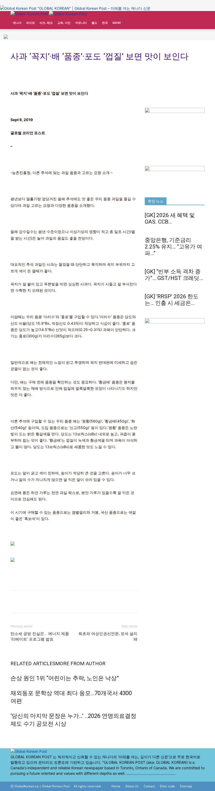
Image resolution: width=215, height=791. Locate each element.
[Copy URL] (28, 602)
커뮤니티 (81, 23)
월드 (94, 23)
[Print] (15, 602)
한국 (105, 23)
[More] (40, 602)
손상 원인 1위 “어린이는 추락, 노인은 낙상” (64, 678)
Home (115, 786)
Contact (149, 786)
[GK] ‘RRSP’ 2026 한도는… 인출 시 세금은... (171, 299)
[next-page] (14, 735)
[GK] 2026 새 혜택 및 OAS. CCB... (170, 218)
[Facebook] (12, 779)
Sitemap (186, 786)
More (116, 23)
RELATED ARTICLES (32, 663)
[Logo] (29, 13)
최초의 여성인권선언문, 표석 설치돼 (107, 636)
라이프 (30, 23)
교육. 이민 (64, 23)
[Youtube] (19, 779)
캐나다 (17, 23)
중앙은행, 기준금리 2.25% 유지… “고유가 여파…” (173, 246)
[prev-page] (11, 735)
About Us (132, 786)
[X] (16, 779)
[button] (198, 17)
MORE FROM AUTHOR (80, 663)
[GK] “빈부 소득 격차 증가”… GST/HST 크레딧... (174, 274)
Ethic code (167, 786)
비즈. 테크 (46, 23)
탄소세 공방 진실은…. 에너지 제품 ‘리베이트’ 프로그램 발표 (39, 636)
